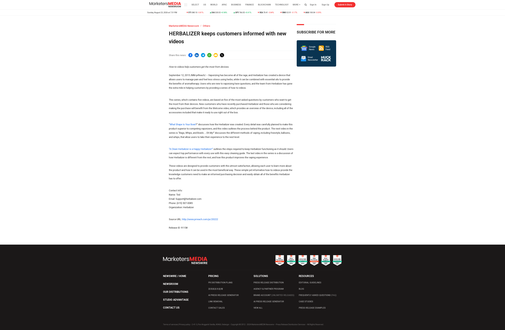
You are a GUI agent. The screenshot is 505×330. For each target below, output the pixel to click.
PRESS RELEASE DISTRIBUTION (269, 282)
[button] (185, 4)
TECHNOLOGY (282, 4)
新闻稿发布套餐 (215, 289)
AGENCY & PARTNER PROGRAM (269, 289)
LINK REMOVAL (215, 301)
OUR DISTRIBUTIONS (175, 291)
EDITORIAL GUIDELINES (310, 282)
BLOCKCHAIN (264, 4)
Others (206, 25)
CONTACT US (171, 307)
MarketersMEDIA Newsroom (184, 25)
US (204, 4)
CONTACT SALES (216, 308)
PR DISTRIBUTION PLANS (220, 282)
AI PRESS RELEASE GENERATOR (223, 295)
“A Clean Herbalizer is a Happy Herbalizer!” (191, 149)
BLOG (301, 289)
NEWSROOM (170, 284)
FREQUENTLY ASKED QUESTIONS (318, 295)
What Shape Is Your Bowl (183, 124)
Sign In (313, 4)
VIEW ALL (258, 308)
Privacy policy (184, 324)
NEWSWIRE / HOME (174, 276)
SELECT (195, 4)
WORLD (214, 4)
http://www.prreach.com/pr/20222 (200, 219)
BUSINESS (236, 4)
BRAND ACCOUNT (274, 295)
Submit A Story (345, 4)
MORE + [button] (296, 4)
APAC (224, 4)
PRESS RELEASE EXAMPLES (312, 308)
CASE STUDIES (306, 301)
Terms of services (170, 324)
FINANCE (249, 4)
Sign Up (325, 4)
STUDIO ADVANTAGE (176, 299)
